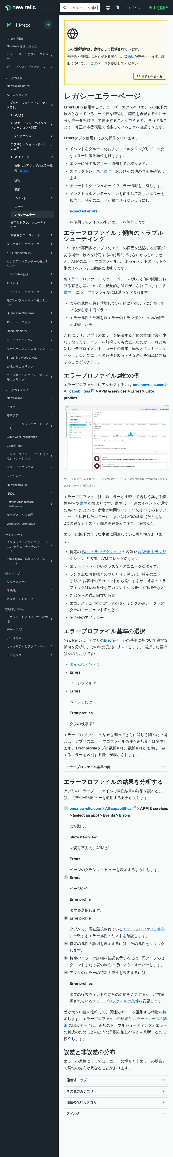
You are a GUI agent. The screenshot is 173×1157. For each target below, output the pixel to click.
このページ (99, 63)
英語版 (129, 56)
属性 (67, 292)
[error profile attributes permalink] (143, 375)
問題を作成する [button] (152, 76)
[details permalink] (166, 781)
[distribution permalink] (118, 1052)
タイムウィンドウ (85, 664)
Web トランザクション (101, 551)
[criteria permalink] (148, 631)
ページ (115, 640)
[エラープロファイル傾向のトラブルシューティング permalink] (107, 238)
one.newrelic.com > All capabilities (100, 808)
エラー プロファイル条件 (144, 928)
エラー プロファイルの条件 (115, 1000)
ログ (107, 171)
